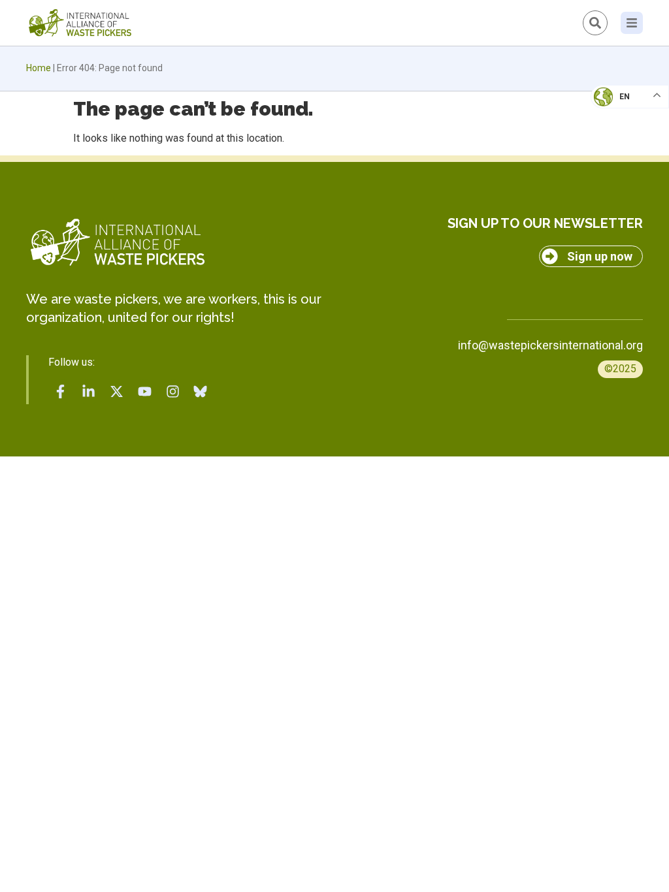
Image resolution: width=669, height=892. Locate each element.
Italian (616, 134)
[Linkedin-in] (88, 391)
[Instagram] (172, 391)
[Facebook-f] (60, 391)
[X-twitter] (117, 391)
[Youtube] (144, 391)
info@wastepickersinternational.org (550, 345)
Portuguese (626, 160)
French (616, 108)
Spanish (617, 186)
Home (38, 68)
